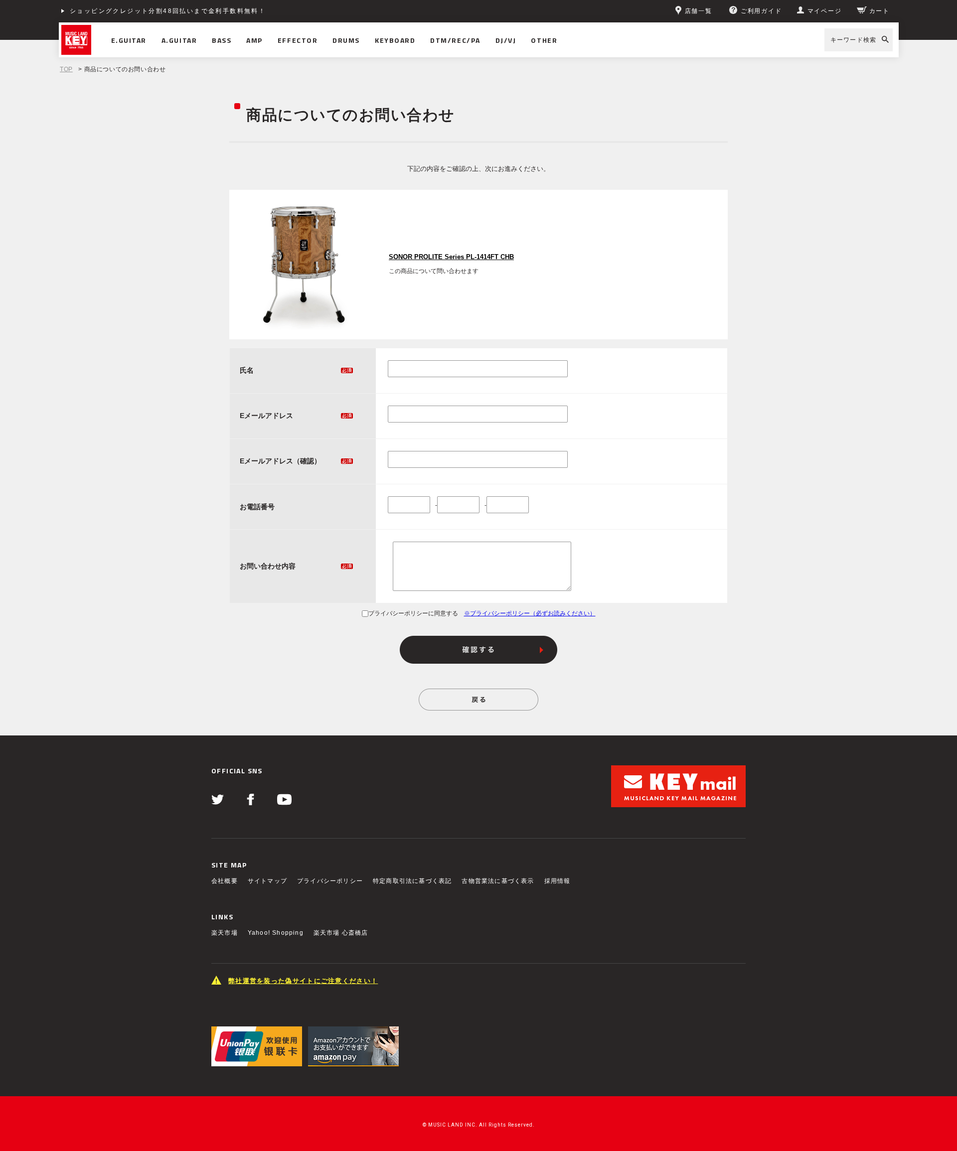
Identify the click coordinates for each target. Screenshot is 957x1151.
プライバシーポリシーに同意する (413, 613)
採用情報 (557, 880)
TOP (66, 69)
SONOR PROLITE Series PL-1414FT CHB (451, 257)
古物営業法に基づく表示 (498, 880)
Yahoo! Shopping (276, 932)
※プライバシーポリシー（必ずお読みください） (530, 613)
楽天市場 (224, 932)
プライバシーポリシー (330, 880)
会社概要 (224, 880)
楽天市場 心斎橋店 (341, 932)
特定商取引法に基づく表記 (412, 880)
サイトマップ (267, 880)
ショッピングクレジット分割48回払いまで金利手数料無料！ (168, 10)
